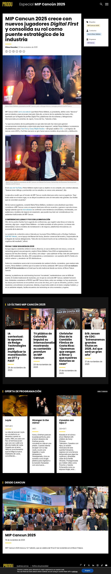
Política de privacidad (40, 566)
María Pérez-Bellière (94, 34)
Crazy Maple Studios (37, 129)
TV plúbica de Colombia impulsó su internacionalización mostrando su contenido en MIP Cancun (47, 346)
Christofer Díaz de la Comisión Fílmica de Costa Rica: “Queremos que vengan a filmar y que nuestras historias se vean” (68, 349)
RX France (91, 43)
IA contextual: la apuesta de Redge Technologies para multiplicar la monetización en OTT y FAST (17, 347)
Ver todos (102, 391)
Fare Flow (24, 129)
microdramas (27, 210)
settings (75, 572)
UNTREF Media (11, 236)
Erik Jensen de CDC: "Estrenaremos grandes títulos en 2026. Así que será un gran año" (95, 344)
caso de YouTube (15, 188)
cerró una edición (24, 112)
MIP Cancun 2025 (93, 25)
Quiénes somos (23, 566)
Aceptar (87, 571)
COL (61, 129)
